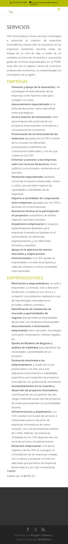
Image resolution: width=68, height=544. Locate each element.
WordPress (44, 539)
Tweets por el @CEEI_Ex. (21, 476)
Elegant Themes (41, 535)
